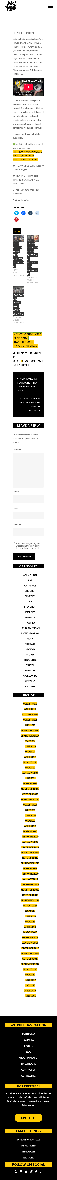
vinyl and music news (25, 346)
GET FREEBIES (28, 1075)
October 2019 (30, 857)
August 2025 (30, 719)
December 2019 (30, 847)
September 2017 (30, 964)
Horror (30, 617)
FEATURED (28, 1039)
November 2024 (30, 730)
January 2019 (30, 879)
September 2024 (30, 735)
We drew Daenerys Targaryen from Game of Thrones (29, 404)
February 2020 (30, 836)
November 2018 (30, 889)
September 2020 (30, 799)
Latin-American (30, 628)
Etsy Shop (30, 606)
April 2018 (30, 926)
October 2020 (30, 794)
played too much (23, 342)
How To (30, 622)
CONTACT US (28, 1069)
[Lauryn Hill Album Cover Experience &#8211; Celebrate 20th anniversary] (33, 238)
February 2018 (30, 937)
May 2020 (30, 820)
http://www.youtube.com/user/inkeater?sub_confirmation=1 (27, 155)
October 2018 (30, 895)
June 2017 (30, 980)
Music (30, 638)
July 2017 (30, 974)
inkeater (21, 353)
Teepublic (28, 1157)
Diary (30, 601)
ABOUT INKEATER (28, 1057)
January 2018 (30, 942)
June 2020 (30, 815)
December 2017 (30, 948)
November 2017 (30, 953)
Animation (30, 575)
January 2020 (30, 842)
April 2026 (30, 709)
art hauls (30, 585)
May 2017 (30, 985)
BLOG (28, 1051)
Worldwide (30, 675)
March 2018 (30, 932)
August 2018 (30, 905)
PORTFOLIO (28, 1033)
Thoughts (30, 659)
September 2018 (30, 900)
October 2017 (30, 958)
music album (20, 338)
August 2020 (30, 804)
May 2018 (30, 921)
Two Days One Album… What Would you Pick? (18, 304)
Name (16, 491)
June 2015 (30, 995)
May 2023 (30, 751)
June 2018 (30, 916)
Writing (30, 681)
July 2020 (30, 810)
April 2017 (30, 990)
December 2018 (30, 884)
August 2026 (30, 703)
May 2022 (30, 767)
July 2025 (30, 725)
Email (16, 507)
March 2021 (30, 783)
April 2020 (30, 826)
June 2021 (30, 778)
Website (17, 524)
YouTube (30, 361)
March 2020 (30, 831)
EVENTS (28, 1045)
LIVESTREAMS (28, 1063)
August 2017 (30, 969)
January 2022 (30, 772)
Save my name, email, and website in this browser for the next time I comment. (28, 545)
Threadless (28, 1151)
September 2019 (30, 863)
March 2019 (30, 868)
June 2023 (30, 746)
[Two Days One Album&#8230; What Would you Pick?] (18, 289)
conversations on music (27, 334)
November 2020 (30, 788)
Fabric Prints (28, 1145)
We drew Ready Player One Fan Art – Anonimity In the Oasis (28, 384)
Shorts (30, 654)
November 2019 (30, 852)
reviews (30, 649)
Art (30, 580)
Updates (30, 670)
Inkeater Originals (28, 1139)
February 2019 (30, 873)
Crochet (30, 590)
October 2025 (30, 714)
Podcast (30, 644)
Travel (30, 665)
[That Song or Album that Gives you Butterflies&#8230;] (18, 238)
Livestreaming (30, 633)
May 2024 (30, 741)
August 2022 (30, 762)
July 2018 (30, 911)
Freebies (30, 612)
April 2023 (30, 757)
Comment (18, 449)
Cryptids (30, 596)
